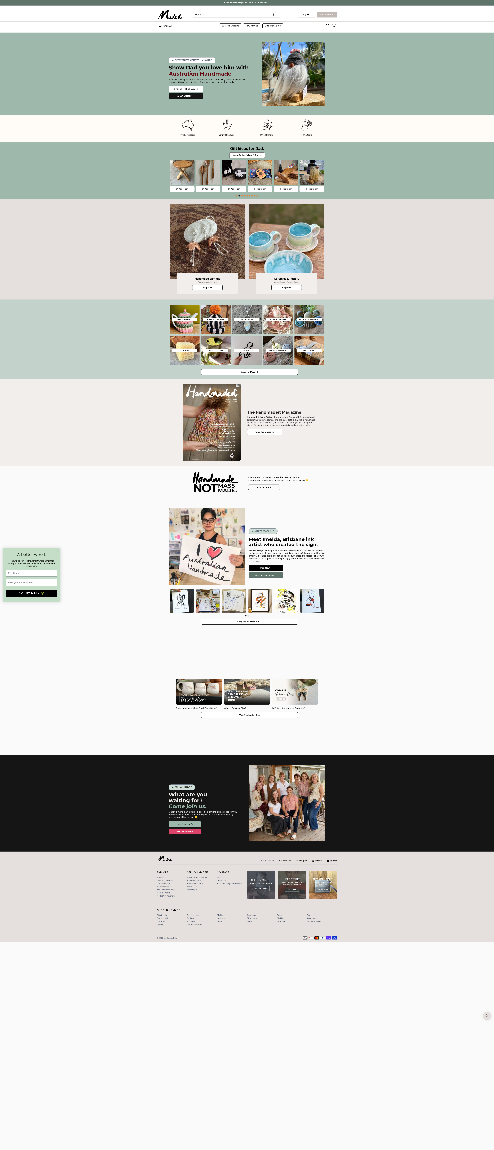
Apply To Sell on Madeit (197, 877)
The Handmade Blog (166, 890)
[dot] (236, 195)
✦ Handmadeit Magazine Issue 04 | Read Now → (247, 2)
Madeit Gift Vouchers (166, 896)
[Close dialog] (57, 551)
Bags (309, 915)
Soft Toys (161, 921)
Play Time (191, 921)
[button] (273, 14)
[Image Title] (207, 241)
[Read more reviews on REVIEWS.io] (18, 657)
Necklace (221, 918)
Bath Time (281, 921)
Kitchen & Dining (314, 921)
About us (160, 877)
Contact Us (221, 880)
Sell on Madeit (326, 14)
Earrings (190, 918)
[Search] (283, 14)
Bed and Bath (162, 918)
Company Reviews (165, 880)
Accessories (252, 915)
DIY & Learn (252, 918)
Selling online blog (195, 883)
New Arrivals (251, 25)
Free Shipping (232, 25)
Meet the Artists (163, 893)
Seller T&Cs (192, 886)
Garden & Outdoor (194, 924)
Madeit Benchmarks (195, 880)
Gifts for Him (162, 915)
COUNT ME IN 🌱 (31, 593)
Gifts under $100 (273, 25)
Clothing (220, 915)
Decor (279, 915)
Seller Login (192, 890)
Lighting (160, 924)
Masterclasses (163, 886)
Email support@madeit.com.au (229, 883)
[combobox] (236, 14)
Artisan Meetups (164, 883)
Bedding (250, 921)
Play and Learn (193, 915)
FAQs (219, 877)
